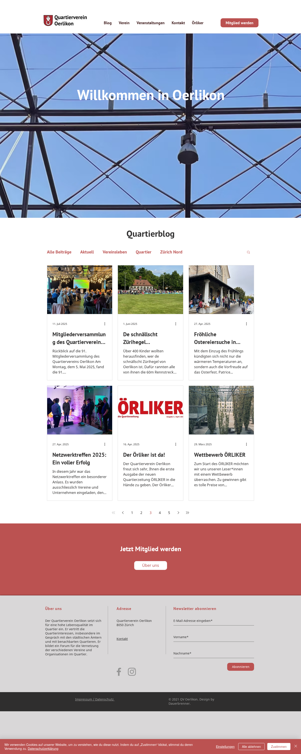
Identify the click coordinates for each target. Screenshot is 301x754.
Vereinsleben (115, 252)
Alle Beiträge (59, 252)
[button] (248, 252)
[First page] (113, 513)
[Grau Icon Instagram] (131, 671)
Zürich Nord (171, 252)
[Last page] (187, 513)
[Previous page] (123, 513)
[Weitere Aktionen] (106, 324)
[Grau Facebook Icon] (118, 671)
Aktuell (87, 252)
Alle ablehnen (251, 746)
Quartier (143, 252)
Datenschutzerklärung (43, 748)
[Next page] (178, 513)
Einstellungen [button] (225, 746)
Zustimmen (279, 746)
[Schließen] (295, 746)
